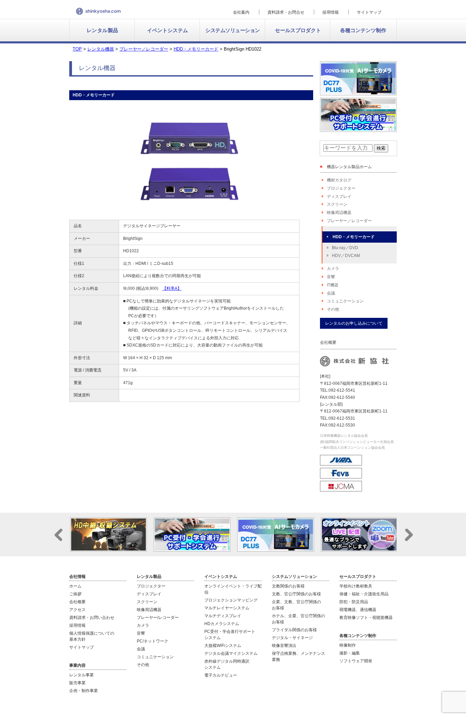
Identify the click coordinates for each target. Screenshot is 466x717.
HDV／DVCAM (346, 255)
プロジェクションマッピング (231, 600)
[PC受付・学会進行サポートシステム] (358, 129)
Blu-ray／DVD (345, 247)
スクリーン (337, 204)
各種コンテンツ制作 (363, 30)
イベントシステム (167, 30)
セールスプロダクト (298, 30)
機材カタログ (339, 180)
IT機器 (332, 285)
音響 (331, 276)
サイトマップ (369, 12)
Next (409, 535)
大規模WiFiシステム (222, 645)
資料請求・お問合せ (285, 12)
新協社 (98, 11)
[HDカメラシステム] (107, 549)
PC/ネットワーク (152, 641)
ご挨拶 (75, 594)
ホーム (75, 586)
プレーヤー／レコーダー (349, 220)
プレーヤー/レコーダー (158, 617)
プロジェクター (341, 188)
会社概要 (77, 601)
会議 (331, 293)
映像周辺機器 (339, 212)
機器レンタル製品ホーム (349, 166)
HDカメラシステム (221, 623)
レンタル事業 (81, 675)
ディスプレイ (339, 196)
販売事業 (77, 682)
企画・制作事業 (83, 690)
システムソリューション (232, 30)
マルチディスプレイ (222, 615)
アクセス (77, 609)
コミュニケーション (345, 301)
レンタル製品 (102, 30)
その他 (333, 309)
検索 (381, 148)
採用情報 (330, 12)
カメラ (333, 268)
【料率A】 (171, 288)
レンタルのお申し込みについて (353, 323)
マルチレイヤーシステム (226, 608)
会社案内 (241, 12)
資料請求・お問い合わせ (91, 617)
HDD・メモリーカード (354, 236)
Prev (58, 535)
